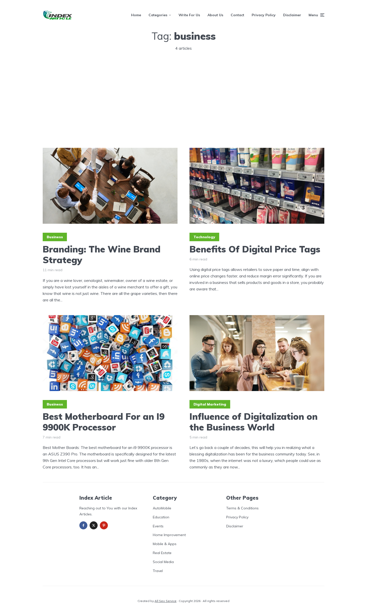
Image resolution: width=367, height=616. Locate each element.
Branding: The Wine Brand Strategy (102, 254)
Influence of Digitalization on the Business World (253, 421)
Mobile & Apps (165, 544)
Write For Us (189, 15)
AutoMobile (162, 508)
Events (158, 526)
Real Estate (162, 553)
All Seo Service (166, 601)
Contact (237, 15)
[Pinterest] (104, 525)
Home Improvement (169, 535)
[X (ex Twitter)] (94, 525)
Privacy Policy (264, 15)
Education (161, 517)
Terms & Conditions (242, 508)
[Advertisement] (183, 101)
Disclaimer (292, 15)
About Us (215, 15)
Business (55, 237)
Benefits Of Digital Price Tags (254, 249)
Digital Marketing (209, 404)
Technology (204, 237)
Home (136, 15)
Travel (158, 571)
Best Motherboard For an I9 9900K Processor (104, 421)
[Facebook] (83, 525)
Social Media (163, 562)
